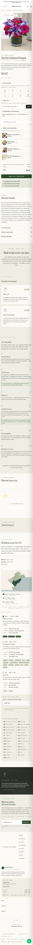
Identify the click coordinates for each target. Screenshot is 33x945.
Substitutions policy (6, 236)
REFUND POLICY (14, 939)
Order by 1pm (18, 2)
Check (28, 106)
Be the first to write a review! (16, 507)
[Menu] (2, 6)
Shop (2, 10)
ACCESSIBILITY (22, 939)
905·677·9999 (4, 564)
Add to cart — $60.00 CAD (16, 176)
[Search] (5, 6)
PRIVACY (3, 939)
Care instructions (6, 227)
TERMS (8, 939)
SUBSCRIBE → (26, 822)
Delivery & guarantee (7, 232)
